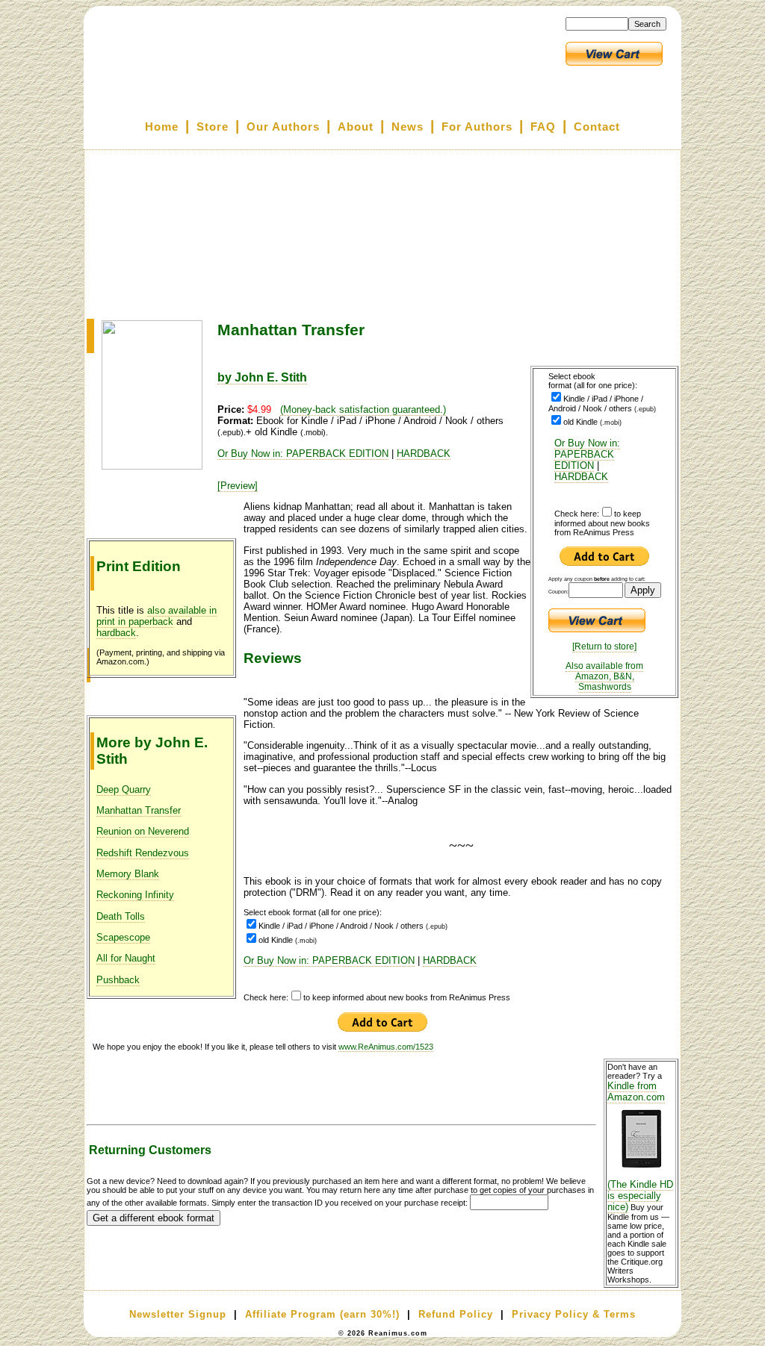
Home (162, 127)
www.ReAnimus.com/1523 (385, 1046)
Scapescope (123, 937)
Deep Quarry (123, 789)
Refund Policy (455, 1314)
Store (212, 127)
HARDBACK (581, 476)
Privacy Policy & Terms (574, 1314)
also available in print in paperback (156, 616)
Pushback (118, 979)
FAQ (543, 127)
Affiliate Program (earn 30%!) (322, 1314)
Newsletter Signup (177, 1314)
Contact (597, 127)
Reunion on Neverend (142, 831)
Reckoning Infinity (135, 894)
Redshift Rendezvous (142, 853)
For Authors (477, 127)
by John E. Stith (262, 377)
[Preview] (237, 485)
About (356, 127)
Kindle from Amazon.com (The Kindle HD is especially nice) (640, 1146)
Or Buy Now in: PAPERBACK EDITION (587, 454)
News (407, 127)
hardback (116, 632)
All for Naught (125, 958)
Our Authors (283, 127)
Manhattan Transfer (138, 810)
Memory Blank (127, 873)
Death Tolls (120, 916)
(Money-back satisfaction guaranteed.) (363, 409)
